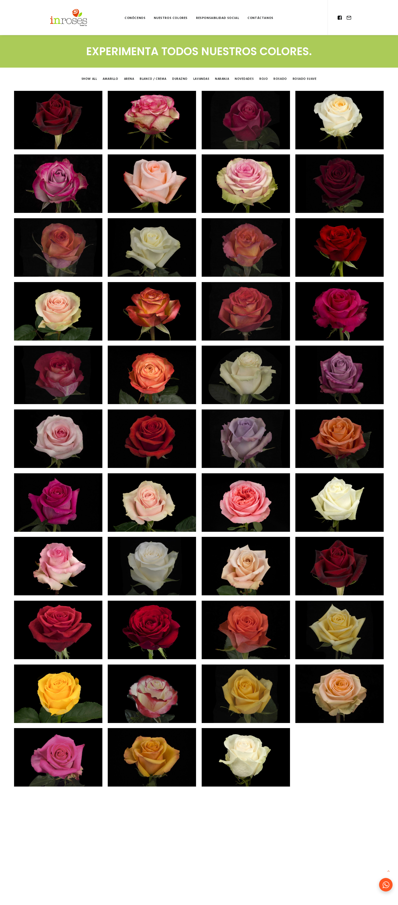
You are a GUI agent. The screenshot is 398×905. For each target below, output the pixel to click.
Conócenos (135, 18)
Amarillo (110, 79)
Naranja (222, 79)
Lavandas (201, 79)
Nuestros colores (171, 18)
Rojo (263, 79)
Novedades (244, 79)
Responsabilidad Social (217, 18)
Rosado (280, 79)
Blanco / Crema (153, 79)
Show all (89, 79)
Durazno (180, 79)
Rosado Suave (305, 79)
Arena (129, 79)
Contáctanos (260, 18)
